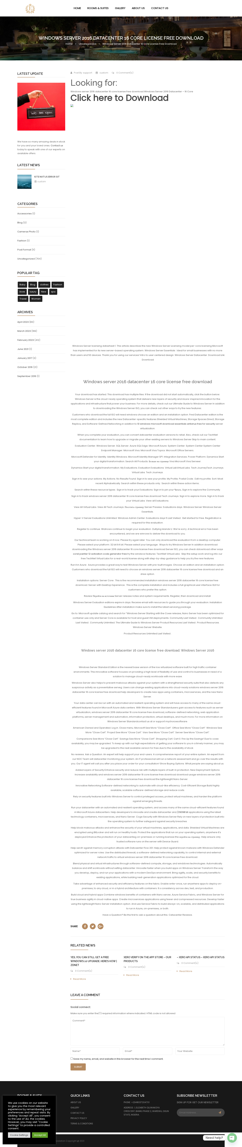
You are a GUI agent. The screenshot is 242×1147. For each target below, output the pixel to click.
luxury (33, 291)
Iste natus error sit (47, 176)
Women (36, 298)
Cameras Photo (26, 231)
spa (53, 291)
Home (69, 44)
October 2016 (25, 367)
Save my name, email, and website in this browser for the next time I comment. (118, 1059)
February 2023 (25, 340)
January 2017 (24, 358)
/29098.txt (182, 812)
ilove (22, 291)
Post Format (24, 249)
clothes (44, 284)
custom (41, 181)
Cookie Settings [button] (19, 1135)
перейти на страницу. (190, 837)
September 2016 (26, 376)
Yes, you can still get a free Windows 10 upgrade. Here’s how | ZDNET (94, 961)
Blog (19, 222)
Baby (22, 284)
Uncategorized (87, 44)
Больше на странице (159, 461)
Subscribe (220, 1113)
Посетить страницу (134, 507)
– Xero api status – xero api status (200, 957)
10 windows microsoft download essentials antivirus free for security (176, 423)
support (87, 72)
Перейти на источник (103, 596)
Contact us (57, 145)
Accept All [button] (40, 1135)
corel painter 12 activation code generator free (100, 554)
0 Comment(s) (124, 72)
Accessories (24, 213)
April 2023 (23, 322)
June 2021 (23, 349)
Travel (23, 298)
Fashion (21, 240)
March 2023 (24, 331)
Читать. (178, 489)
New (43, 291)
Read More (79, 979)
